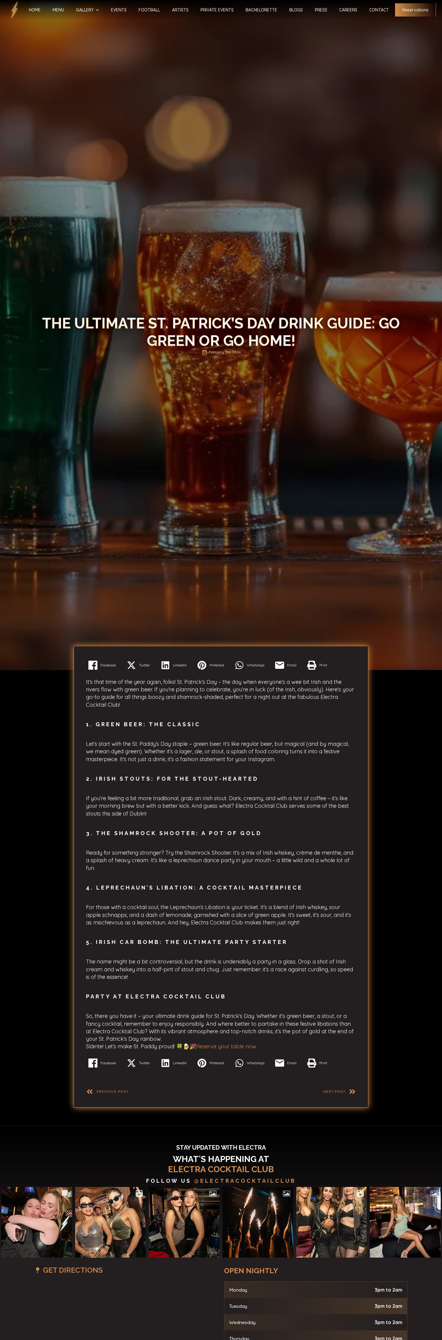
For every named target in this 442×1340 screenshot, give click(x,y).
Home (35, 10)
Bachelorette (261, 10)
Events (119, 10)
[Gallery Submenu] (96, 10)
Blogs (296, 10)
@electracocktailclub (245, 1181)
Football (149, 10)
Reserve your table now (226, 1046)
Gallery (85, 10)
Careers (348, 10)
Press (321, 10)
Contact (379, 10)
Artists (180, 10)
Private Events (217, 10)
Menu (58, 10)
